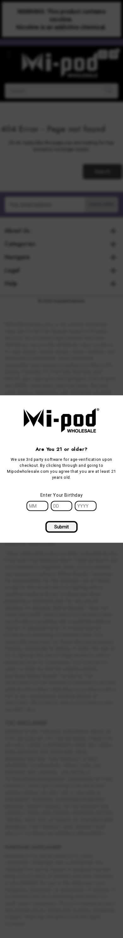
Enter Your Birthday (61, 494)
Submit (61, 526)
